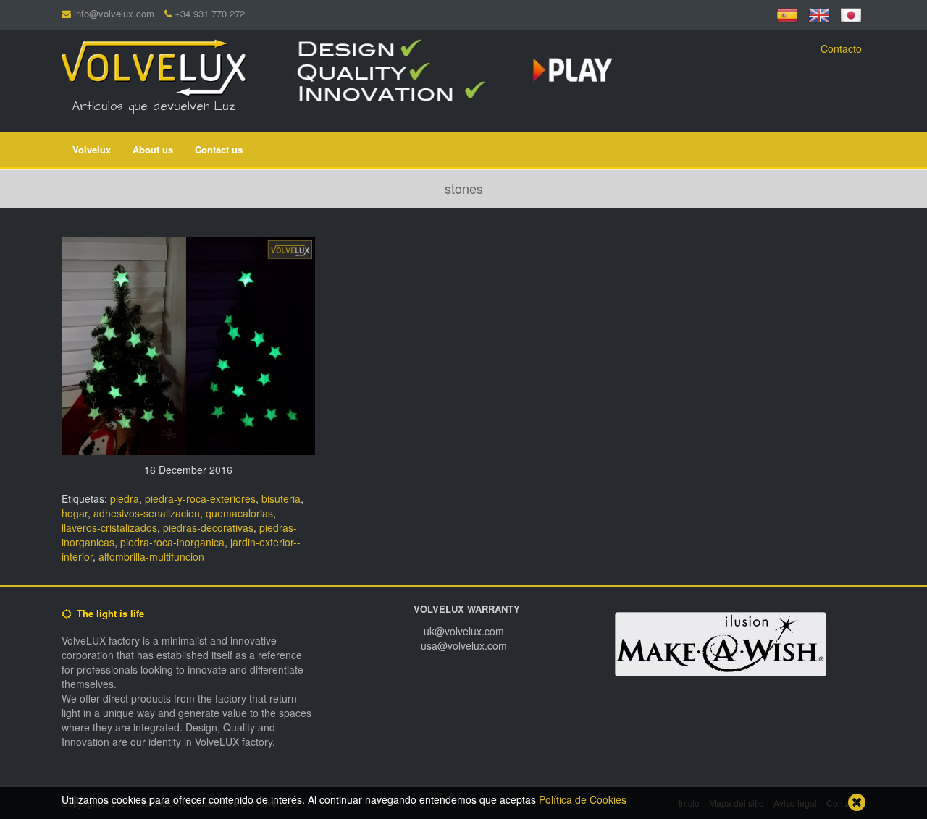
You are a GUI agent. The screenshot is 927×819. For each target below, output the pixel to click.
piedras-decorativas (208, 527)
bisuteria (281, 498)
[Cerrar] (856, 802)
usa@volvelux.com (464, 645)
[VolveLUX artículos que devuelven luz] (154, 65)
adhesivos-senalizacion (146, 513)
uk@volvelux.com (464, 631)
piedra (124, 498)
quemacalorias (239, 513)
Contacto (841, 48)
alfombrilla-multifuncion (151, 556)
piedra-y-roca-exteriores (200, 498)
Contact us (219, 149)
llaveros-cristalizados (109, 527)
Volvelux (91, 149)
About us (153, 149)
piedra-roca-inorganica (172, 542)
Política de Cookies (582, 799)
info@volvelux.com (114, 13)
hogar (75, 513)
